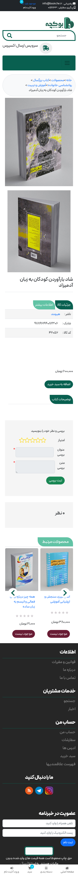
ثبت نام (68, 842)
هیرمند (55, 314)
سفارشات (69, 740)
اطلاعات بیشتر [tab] (44, 304)
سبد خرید (68, 756)
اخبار (72, 709)
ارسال (24, 864)
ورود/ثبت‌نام (29, 7)
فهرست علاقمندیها (61, 764)
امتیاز (61, 440)
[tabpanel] (39, 323)
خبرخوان (29, 790)
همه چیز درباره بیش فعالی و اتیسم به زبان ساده (22, 601)
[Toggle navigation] (67, 63)
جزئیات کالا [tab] (64, 304)
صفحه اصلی (67, 872)
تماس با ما (68, 678)
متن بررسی (61, 465)
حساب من (68, 732)
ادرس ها (69, 748)
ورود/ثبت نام (11, 872)
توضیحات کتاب (61, 399)
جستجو (70, 701)
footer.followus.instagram (49, 790)
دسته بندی (46, 872)
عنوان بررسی (61, 452)
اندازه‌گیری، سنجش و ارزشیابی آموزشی (57, 599)
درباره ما (69, 670)
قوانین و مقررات (64, 662)
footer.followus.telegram (39, 790)
